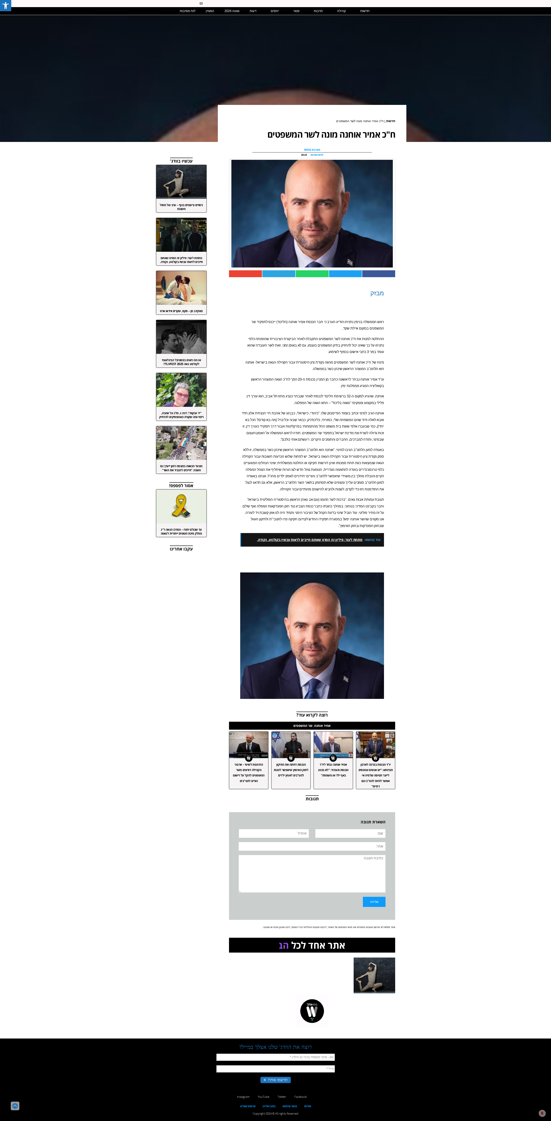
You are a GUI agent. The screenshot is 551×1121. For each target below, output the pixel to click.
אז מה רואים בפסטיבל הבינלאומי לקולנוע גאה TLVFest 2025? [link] (181, 362)
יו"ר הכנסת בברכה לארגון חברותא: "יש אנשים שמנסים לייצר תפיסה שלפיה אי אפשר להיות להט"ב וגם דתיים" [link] (376, 775)
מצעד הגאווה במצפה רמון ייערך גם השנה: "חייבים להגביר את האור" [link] (181, 468)
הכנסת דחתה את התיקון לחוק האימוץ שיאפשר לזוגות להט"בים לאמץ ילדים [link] (291, 769)
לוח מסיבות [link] (187, 11)
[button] (164, 11)
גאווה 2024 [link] (231, 11)
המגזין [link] (210, 11)
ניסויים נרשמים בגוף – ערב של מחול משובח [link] (181, 207)
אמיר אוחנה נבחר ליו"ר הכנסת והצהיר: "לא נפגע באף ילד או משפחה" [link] (333, 769)
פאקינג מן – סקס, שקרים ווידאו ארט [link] (181, 311)
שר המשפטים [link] (303, 725)
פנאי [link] (296, 11)
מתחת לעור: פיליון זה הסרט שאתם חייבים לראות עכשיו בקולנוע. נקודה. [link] (181, 260)
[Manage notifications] (542, 1113)
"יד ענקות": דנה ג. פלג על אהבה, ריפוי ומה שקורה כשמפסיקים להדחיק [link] (181, 415)
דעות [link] (253, 11)
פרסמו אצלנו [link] (247, 1106)
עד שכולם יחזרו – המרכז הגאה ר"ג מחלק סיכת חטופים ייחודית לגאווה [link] (181, 531)
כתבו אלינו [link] (269, 1106)
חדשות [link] (365, 11)
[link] (5, 5)
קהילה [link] (341, 11)
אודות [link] (307, 1106)
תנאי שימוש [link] (290, 1106)
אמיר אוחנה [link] (322, 725)
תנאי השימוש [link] (345, 927)
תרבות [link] (318, 11)
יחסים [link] (275, 11)
